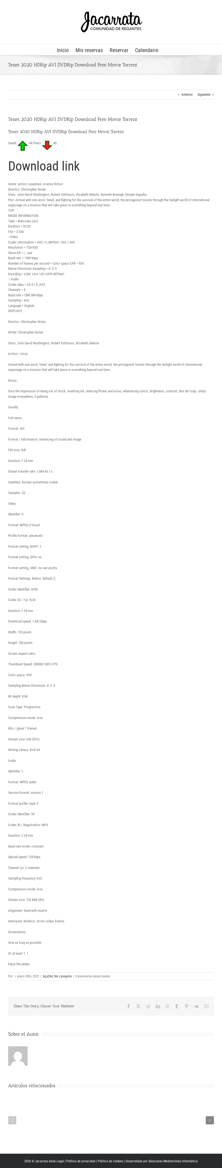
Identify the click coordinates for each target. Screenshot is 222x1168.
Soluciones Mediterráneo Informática (173, 1161)
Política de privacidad (80, 1161)
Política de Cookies (110, 1161)
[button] (12, 1120)
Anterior (187, 94)
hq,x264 (48, 976)
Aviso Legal (56, 1161)
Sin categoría (63, 976)
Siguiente (204, 94)
